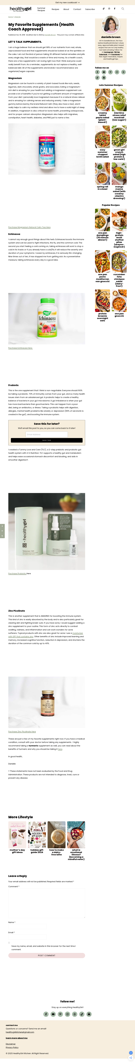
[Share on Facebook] (2, 526)
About (66, 9)
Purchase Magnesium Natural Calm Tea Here (29, 227)
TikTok (117, 52)
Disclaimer (11, 1044)
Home (10, 17)
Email (11, 932)
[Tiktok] (103, 8)
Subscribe (90, 9)
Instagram (108, 52)
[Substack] (104, 77)
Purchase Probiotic (17, 573)
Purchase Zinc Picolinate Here (22, 731)
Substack (103, 54)
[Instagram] (109, 8)
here (60, 749)
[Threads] (123, 72)
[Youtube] (104, 72)
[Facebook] (114, 8)
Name (11, 922)
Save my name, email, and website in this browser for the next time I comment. (43, 948)
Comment (13, 886)
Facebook (115, 54)
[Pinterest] (110, 72)
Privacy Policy (12, 1047)
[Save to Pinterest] (2, 531)
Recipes (55, 9)
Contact (77, 9)
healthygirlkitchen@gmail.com (20, 1032)
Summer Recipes (41, 9)
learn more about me (17, 1038)
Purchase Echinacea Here (20, 348)
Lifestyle (17, 17)
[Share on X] (2, 535)
